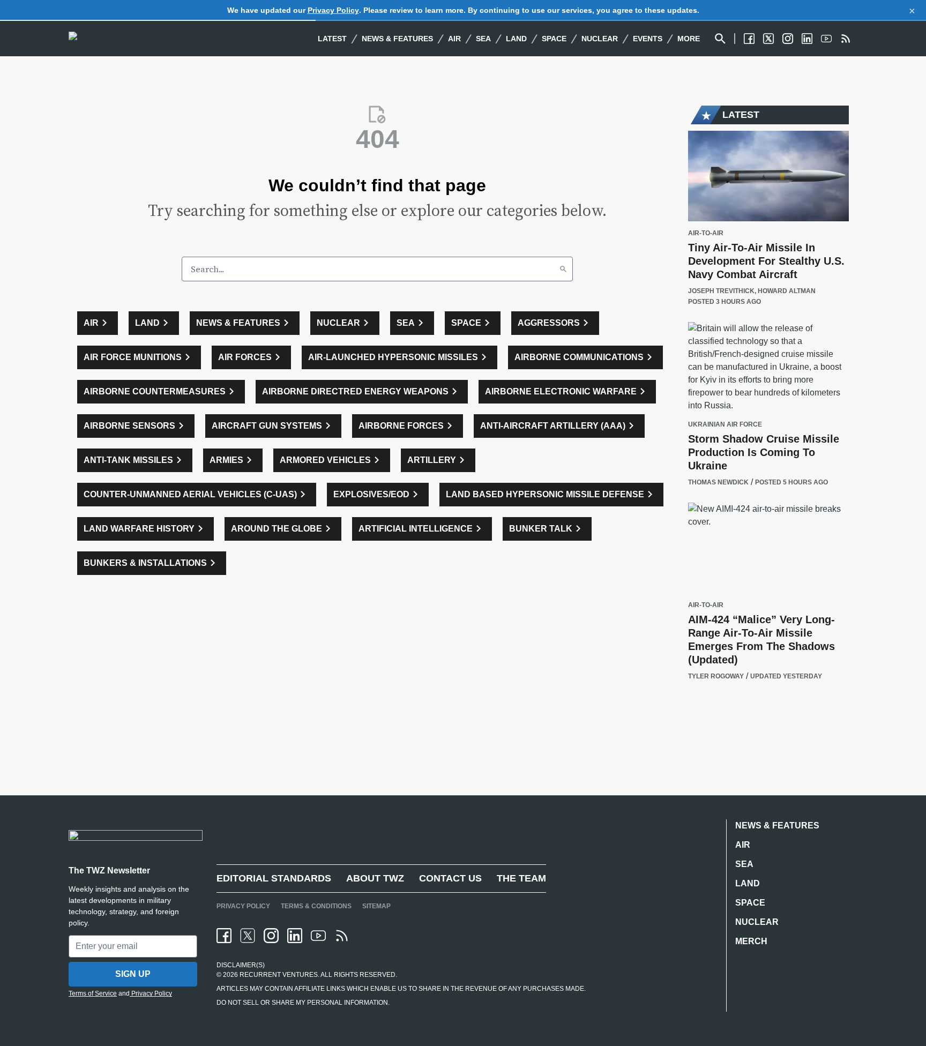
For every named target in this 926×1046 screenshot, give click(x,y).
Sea (483, 38)
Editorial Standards (273, 878)
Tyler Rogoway (716, 676)
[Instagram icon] (271, 935)
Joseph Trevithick (721, 291)
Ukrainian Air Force (725, 424)
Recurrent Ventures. (278, 974)
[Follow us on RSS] (845, 38)
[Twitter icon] (247, 935)
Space (554, 38)
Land (516, 38)
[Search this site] (720, 38)
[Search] (563, 269)
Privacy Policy (333, 10)
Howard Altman (787, 291)
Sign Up (133, 973)
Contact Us (450, 878)
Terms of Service (93, 993)
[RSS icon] (341, 935)
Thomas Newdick (718, 482)
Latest (332, 38)
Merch (751, 941)
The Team (521, 878)
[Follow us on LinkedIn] (807, 38)
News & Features (397, 38)
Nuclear (599, 38)
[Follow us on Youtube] (826, 38)
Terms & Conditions (316, 906)
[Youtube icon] (318, 935)
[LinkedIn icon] (294, 935)
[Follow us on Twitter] (768, 38)
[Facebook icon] (224, 935)
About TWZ (375, 878)
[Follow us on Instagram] (787, 38)
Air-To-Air (705, 233)
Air (454, 38)
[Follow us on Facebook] (749, 38)
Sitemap (376, 906)
